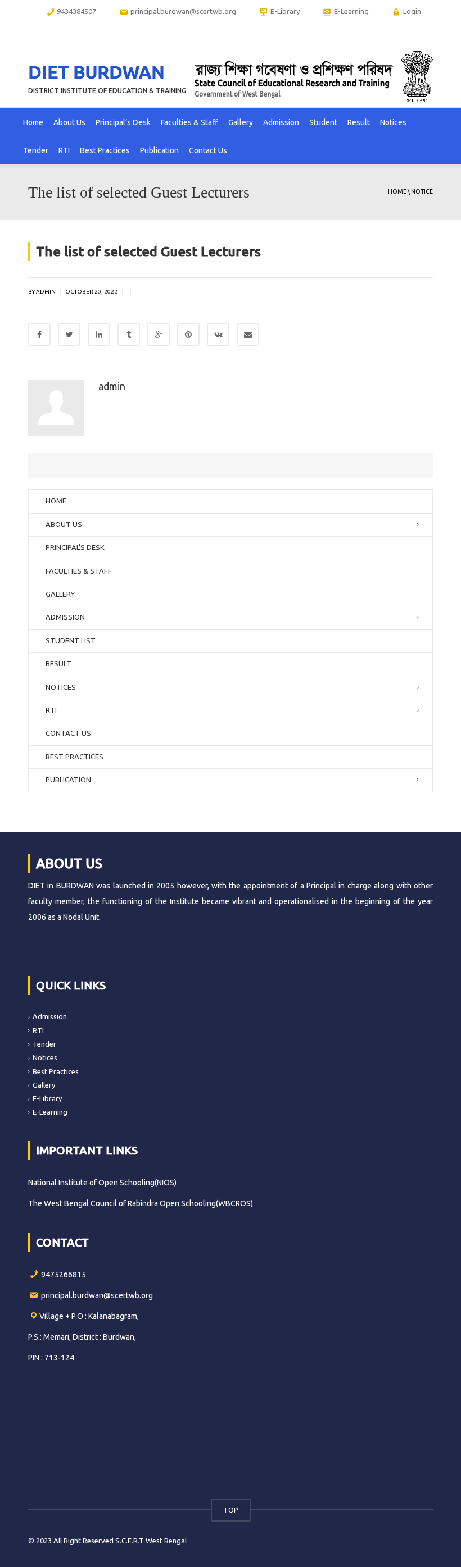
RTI (64, 150)
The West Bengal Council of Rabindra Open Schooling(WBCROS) (140, 1203)
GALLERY (60, 594)
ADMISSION (65, 617)
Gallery (240, 122)
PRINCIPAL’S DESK (75, 547)
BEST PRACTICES (74, 756)
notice (422, 191)
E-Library (47, 1098)
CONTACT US (68, 733)
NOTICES (61, 687)
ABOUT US (64, 524)
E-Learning (50, 1112)
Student (323, 122)
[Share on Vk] (218, 334)
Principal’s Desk (123, 122)
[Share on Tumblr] (128, 334)
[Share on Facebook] (39, 334)
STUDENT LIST (71, 640)
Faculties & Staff (189, 122)
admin (111, 386)
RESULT (58, 663)
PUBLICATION (68, 780)
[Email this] (248, 334)
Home (33, 122)
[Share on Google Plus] (158, 334)
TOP (230, 1510)
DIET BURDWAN (96, 72)
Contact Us (208, 150)
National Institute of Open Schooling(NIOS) (102, 1182)
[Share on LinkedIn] (99, 334)
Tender (35, 150)
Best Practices (105, 150)
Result (358, 122)
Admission (281, 122)
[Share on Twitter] (69, 334)
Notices (393, 122)
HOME (56, 501)
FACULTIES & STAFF (79, 571)
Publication (159, 150)
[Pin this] (188, 334)
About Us (69, 122)
